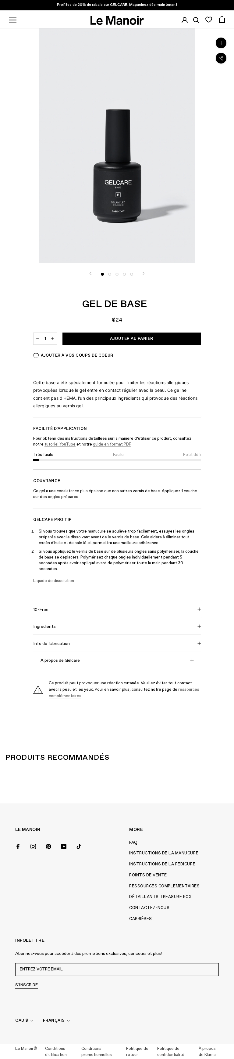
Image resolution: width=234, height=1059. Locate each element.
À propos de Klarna (207, 1052)
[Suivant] (143, 273)
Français (54, 1021)
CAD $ (21, 1021)
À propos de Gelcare (60, 660)
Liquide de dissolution (53, 581)
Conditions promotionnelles (96, 1052)
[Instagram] (33, 846)
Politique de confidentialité (170, 1052)
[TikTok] (79, 846)
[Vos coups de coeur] (208, 19)
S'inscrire (26, 985)
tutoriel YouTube (60, 444)
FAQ (133, 843)
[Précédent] (90, 273)
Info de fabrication (51, 644)
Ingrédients (44, 626)
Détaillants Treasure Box (160, 897)
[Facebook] (18, 846)
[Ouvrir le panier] (222, 19)
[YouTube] (63, 846)
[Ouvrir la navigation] (12, 19)
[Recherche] (196, 19)
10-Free (40, 610)
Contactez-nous (149, 908)
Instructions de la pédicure (162, 864)
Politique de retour (137, 1052)
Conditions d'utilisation (56, 1052)
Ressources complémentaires (164, 886)
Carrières (140, 919)
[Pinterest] (48, 846)
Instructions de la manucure (163, 853)
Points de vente (148, 875)
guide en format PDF (112, 444)
